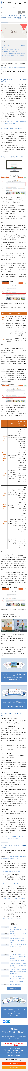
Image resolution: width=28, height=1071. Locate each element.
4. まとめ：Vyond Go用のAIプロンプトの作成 (13, 53)
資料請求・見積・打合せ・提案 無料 (14, 1044)
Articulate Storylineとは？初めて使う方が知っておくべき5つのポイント (18, 940)
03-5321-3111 (18, 1050)
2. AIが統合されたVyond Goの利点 (10, 49)
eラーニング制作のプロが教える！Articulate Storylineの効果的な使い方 (18, 929)
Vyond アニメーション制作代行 (10, 883)
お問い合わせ (14, 1063)
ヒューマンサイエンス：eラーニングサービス (14, 898)
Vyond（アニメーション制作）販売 (11, 871)
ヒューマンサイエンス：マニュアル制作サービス (15, 918)
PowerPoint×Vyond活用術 (16, 984)
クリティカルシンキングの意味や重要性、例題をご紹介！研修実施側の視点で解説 (18, 971)
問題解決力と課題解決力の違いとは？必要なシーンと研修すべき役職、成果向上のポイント (18, 965)
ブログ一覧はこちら (14, 988)
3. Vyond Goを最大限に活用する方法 (11, 51)
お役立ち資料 (14, 1067)
